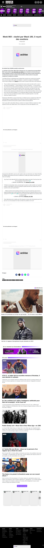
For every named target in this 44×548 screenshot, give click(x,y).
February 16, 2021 (30, 182)
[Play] (1, 6)
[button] (7, 498)
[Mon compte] (41, 2)
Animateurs (4, 531)
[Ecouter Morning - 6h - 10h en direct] (22, 351)
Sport (14, 15)
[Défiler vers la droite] (39, 498)
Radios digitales (28, 15)
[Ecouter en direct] (36, 2)
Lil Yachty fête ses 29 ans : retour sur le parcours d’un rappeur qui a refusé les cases (20, 449)
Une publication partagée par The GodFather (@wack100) (22, 149)
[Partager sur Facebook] (16, 275)
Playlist (3, 532)
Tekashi (16, 81)
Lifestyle (20, 15)
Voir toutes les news (22, 486)
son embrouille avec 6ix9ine (18, 72)
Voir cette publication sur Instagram (10, 129)
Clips (31, 532)
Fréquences (4, 537)
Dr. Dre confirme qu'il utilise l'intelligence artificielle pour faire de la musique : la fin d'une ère (21, 401)
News (4, 15)
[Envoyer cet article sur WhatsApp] (25, 275)
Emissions (4, 530)
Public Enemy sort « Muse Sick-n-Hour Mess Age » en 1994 (21, 425)
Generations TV (38, 15)
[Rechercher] (38, 2)
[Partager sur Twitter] (19, 275)
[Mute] (21, 6)
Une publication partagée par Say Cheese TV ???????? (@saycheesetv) (22, 246)
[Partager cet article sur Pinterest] (22, 275)
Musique (9, 15)
